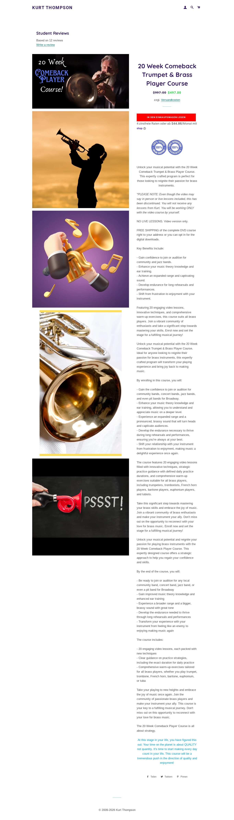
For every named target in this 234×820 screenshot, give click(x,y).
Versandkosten (170, 100)
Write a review (45, 44)
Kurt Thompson (52, 7)
